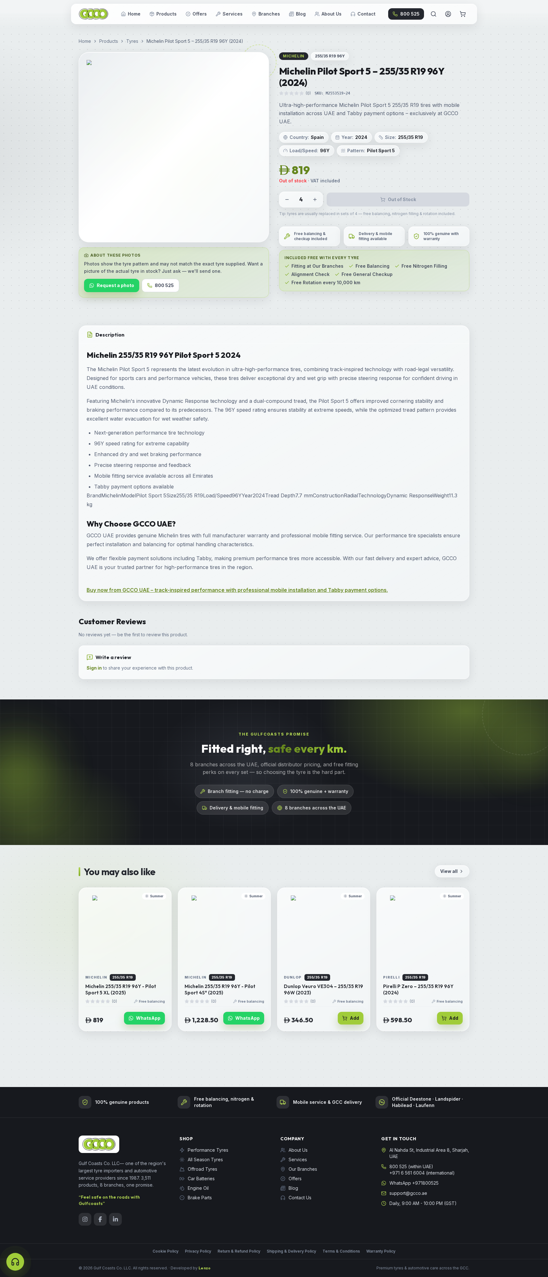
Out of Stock (402, 199)
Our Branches (303, 1169)
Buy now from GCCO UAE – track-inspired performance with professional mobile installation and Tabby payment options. (237, 590)
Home (134, 13)
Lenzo (205, 1268)
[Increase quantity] (315, 199)
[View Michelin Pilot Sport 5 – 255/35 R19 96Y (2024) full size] (174, 147)
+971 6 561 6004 (407, 1172)
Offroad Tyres (202, 1169)
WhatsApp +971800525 (414, 1183)
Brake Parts (200, 1197)
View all (449, 871)
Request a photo (115, 285)
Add (354, 1018)
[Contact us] (15, 1262)
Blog (301, 13)
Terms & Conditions (341, 1251)
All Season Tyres (205, 1159)
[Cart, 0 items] (462, 14)
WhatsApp (148, 1018)
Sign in (94, 668)
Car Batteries (201, 1178)
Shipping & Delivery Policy (291, 1251)
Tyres (132, 41)
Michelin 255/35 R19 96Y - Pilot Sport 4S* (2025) (220, 989)
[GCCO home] (93, 14)
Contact (366, 13)
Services (233, 13)
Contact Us (300, 1197)
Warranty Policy (380, 1251)
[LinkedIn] (115, 1219)
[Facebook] (100, 1219)
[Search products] (433, 14)
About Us (332, 13)
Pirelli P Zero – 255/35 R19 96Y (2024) (418, 989)
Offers (199, 13)
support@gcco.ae (408, 1193)
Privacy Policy (198, 1251)
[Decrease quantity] (287, 199)
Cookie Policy (166, 1251)
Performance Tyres (208, 1150)
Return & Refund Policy (239, 1251)
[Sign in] (448, 14)
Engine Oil (198, 1188)
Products (166, 13)
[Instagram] (85, 1219)
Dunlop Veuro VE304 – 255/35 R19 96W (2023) (323, 989)
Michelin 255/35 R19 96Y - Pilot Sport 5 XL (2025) (120, 989)
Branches (269, 13)
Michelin (293, 56)
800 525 (410, 13)
